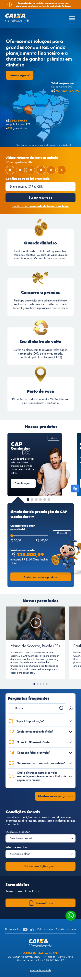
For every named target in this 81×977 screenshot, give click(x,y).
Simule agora (23, 483)
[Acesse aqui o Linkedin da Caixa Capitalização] (32, 929)
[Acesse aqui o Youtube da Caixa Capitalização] (25, 929)
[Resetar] (70, 708)
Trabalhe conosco (66, 929)
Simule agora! (20, 75)
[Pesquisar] (61, 708)
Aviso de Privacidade (40, 970)
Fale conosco (45, 929)
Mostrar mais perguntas (55, 796)
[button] (28, 499)
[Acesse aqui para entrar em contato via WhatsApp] (70, 916)
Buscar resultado (40, 197)
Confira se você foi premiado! (28, 179)
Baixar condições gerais (41, 866)
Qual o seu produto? (18, 832)
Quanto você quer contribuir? (22, 527)
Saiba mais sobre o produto (40, 577)
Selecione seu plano (17, 847)
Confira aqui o (40, 206)
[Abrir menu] (72, 18)
